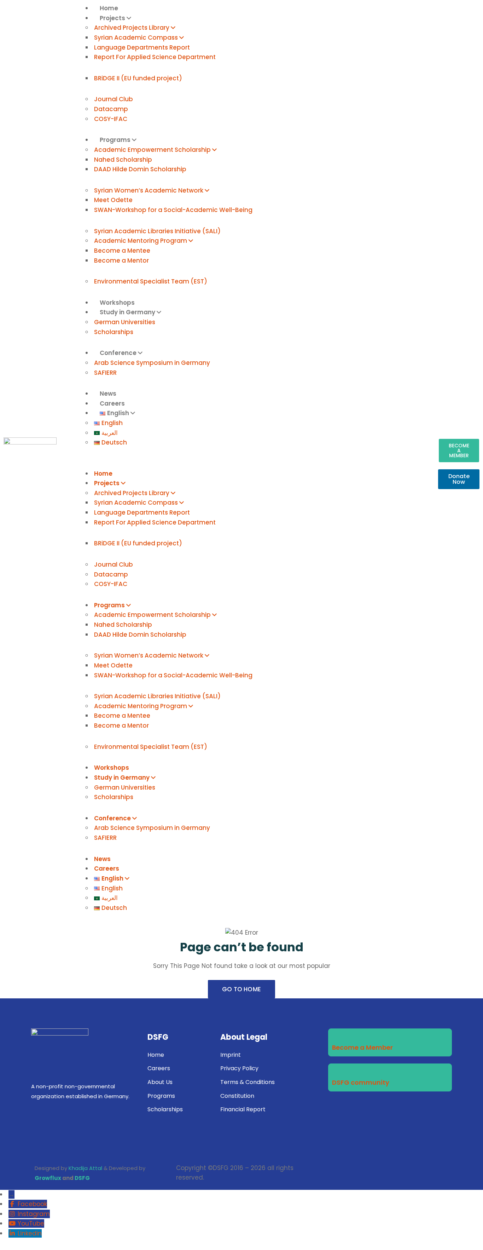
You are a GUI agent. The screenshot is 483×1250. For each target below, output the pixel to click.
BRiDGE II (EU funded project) (138, 78)
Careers (106, 868)
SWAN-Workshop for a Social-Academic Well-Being (173, 210)
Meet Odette (113, 200)
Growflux (48, 1178)
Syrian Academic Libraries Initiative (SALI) (157, 231)
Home (103, 473)
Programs (115, 140)
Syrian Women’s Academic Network (148, 190)
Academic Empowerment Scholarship (152, 149)
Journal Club (113, 99)
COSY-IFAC (110, 119)
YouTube (31, 1223)
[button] (251, 464)
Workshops (111, 767)
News (102, 859)
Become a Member (362, 1047)
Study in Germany (127, 312)
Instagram (34, 1214)
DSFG (82, 1178)
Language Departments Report (142, 47)
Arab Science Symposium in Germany (152, 363)
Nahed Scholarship (123, 159)
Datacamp (111, 109)
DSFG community (360, 1082)
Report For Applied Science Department (155, 57)
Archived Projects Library (131, 27)
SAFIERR (105, 372)
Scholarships (113, 332)
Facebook (32, 1204)
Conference (118, 353)
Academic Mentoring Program (140, 240)
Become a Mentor (121, 260)
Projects (112, 18)
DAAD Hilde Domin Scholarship (140, 169)
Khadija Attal (85, 1168)
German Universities (124, 322)
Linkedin (30, 1233)
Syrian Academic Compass (136, 37)
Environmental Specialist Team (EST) (150, 281)
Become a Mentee (122, 250)
